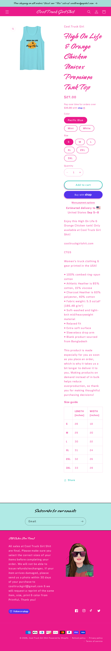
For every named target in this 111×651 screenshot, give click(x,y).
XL (69, 150)
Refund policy (78, 638)
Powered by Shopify (58, 638)
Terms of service (94, 641)
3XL (70, 158)
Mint (71, 128)
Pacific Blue (75, 120)
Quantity (68, 165)
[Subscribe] (82, 521)
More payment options (83, 202)
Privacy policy (95, 638)
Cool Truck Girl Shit (38, 638)
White (87, 128)
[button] (7, 12)
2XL (82, 150)
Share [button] (71, 480)
